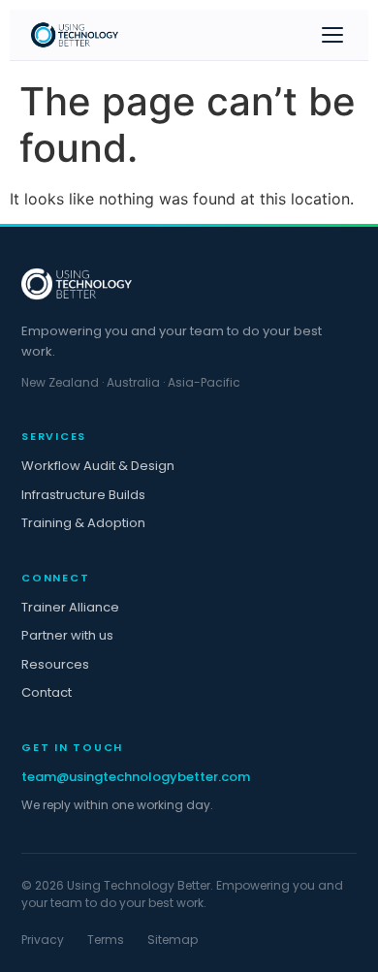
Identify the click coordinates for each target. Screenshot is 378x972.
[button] (332, 34)
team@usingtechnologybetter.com (135, 777)
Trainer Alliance (70, 607)
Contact (46, 692)
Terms (105, 939)
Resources (55, 664)
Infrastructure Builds (83, 495)
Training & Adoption (83, 523)
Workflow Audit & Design (97, 465)
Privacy (42, 939)
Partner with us (67, 635)
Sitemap (172, 939)
